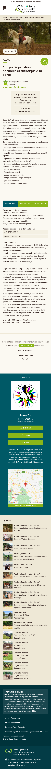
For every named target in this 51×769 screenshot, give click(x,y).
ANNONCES (26, 428)
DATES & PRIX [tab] (10, 204)
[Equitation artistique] (26, 575)
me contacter (26, 345)
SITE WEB (26, 443)
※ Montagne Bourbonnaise (11, 19)
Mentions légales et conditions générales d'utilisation (26, 732)
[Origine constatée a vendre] (26, 655)
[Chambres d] (26, 615)
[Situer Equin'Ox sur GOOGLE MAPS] (25, 486)
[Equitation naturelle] (26, 528)
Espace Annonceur (12, 718)
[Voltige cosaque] (26, 537)
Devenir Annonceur (12, 722)
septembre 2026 (10, 236)
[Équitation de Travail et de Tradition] (26, 595)
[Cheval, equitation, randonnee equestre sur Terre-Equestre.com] (25, 9)
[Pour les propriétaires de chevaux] (26, 585)
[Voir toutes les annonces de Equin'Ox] (25, 395)
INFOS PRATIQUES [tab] (41, 204)
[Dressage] (26, 605)
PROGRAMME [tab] (25, 204)
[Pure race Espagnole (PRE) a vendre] (26, 635)
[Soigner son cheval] (26, 547)
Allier (42, 17)
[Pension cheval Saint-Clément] (26, 625)
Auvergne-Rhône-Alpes (32, 17)
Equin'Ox (37, 759)
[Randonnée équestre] (26, 556)
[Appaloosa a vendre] (26, 645)
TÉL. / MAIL (25, 435)
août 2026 (8, 232)
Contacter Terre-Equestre (15, 727)
